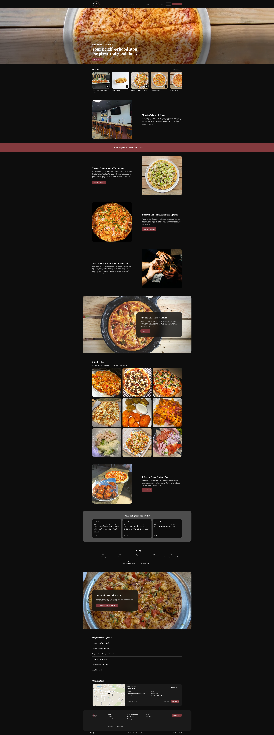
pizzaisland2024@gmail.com (157, 695)
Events (139, 4)
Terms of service (111, 726)
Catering (129, 719)
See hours (166, 701)
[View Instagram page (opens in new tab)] (93, 733)
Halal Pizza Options (130, 4)
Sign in (168, 4)
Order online (175, 701)
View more (96, 531)
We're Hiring (154, 4)
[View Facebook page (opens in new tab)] (91, 733)
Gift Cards (149, 716)
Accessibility (120, 726)
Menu (120, 4)
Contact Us (111, 719)
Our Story (146, 4)
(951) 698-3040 (154, 693)
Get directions (175, 687)
